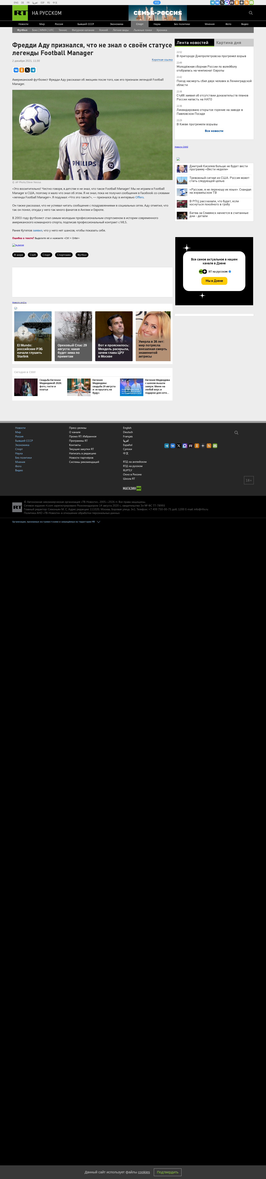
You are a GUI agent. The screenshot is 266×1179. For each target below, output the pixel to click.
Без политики (182, 24)
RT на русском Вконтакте (217, 2)
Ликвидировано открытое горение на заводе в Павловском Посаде (210, 112)
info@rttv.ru (201, 509)
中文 (55, 2)
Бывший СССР (86, 24)
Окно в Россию (132, 474)
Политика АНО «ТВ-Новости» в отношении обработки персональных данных (72, 513)
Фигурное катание (83, 30)
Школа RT (129, 478)
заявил (37, 230)
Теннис (63, 30)
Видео (244, 24)
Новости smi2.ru (19, 302)
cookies (144, 1172)
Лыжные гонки (143, 30)
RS (48, 2)
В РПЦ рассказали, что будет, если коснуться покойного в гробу (214, 202)
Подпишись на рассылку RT (251, 2)
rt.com (49, 505)
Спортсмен (64, 255)
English (127, 428)
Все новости (214, 131)
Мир (42, 24)
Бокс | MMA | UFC (43, 30)
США (33, 255)
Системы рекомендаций (84, 462)
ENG (16, 2)
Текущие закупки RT (81, 449)
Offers (139, 197)
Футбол (22, 30)
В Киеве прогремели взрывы (197, 124)
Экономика (116, 24)
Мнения (210, 24)
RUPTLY (127, 470)
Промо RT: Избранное (82, 436)
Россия (59, 24)
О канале (74, 432)
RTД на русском (133, 466)
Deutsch (128, 432)
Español (127, 445)
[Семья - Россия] (158, 13)
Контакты (75, 445)
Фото (228, 24)
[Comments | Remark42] (92, 282)
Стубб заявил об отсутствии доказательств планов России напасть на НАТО (212, 97)
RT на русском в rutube (232, 2)
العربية (35, 2)
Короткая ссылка (162, 59)
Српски (127, 449)
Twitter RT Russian (222, 2)
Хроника (162, 30)
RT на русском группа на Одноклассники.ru (236, 2)
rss (246, 2)
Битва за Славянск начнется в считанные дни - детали (218, 214)
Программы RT (78, 440)
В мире (18, 255)
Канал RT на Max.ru (227, 2)
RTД (157, 2)
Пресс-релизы (77, 428)
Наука (157, 24)
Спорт (139, 24)
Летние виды (121, 30)
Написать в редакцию (82, 453)
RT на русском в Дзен (241, 2)
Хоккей (103, 30)
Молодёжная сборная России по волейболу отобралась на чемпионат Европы (207, 68)
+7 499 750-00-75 (159, 509)
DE (22, 2)
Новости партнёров (81, 457)
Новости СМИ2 (181, 146)
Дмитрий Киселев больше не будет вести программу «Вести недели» (218, 167)
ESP (42, 2)
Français (128, 436)
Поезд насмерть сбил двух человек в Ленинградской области (214, 83)
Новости (23, 24)
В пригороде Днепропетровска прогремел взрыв (211, 56)
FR (28, 2)
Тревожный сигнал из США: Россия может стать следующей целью (219, 179)
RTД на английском (135, 461)
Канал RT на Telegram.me (212, 2)
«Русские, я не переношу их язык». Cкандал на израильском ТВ (220, 191)
